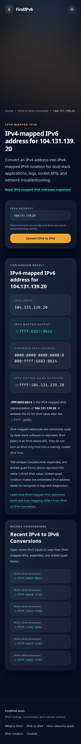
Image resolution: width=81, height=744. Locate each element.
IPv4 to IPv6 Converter (33, 111)
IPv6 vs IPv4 (35, 726)
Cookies (32, 734)
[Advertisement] (40, 61)
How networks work (60, 726)
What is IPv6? (14, 726)
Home (9, 111)
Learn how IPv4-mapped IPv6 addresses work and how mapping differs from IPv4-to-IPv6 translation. (38, 500)
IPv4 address (21, 208)
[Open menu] (72, 9)
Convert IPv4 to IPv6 (40, 238)
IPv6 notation (14, 734)
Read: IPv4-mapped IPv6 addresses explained (38, 189)
